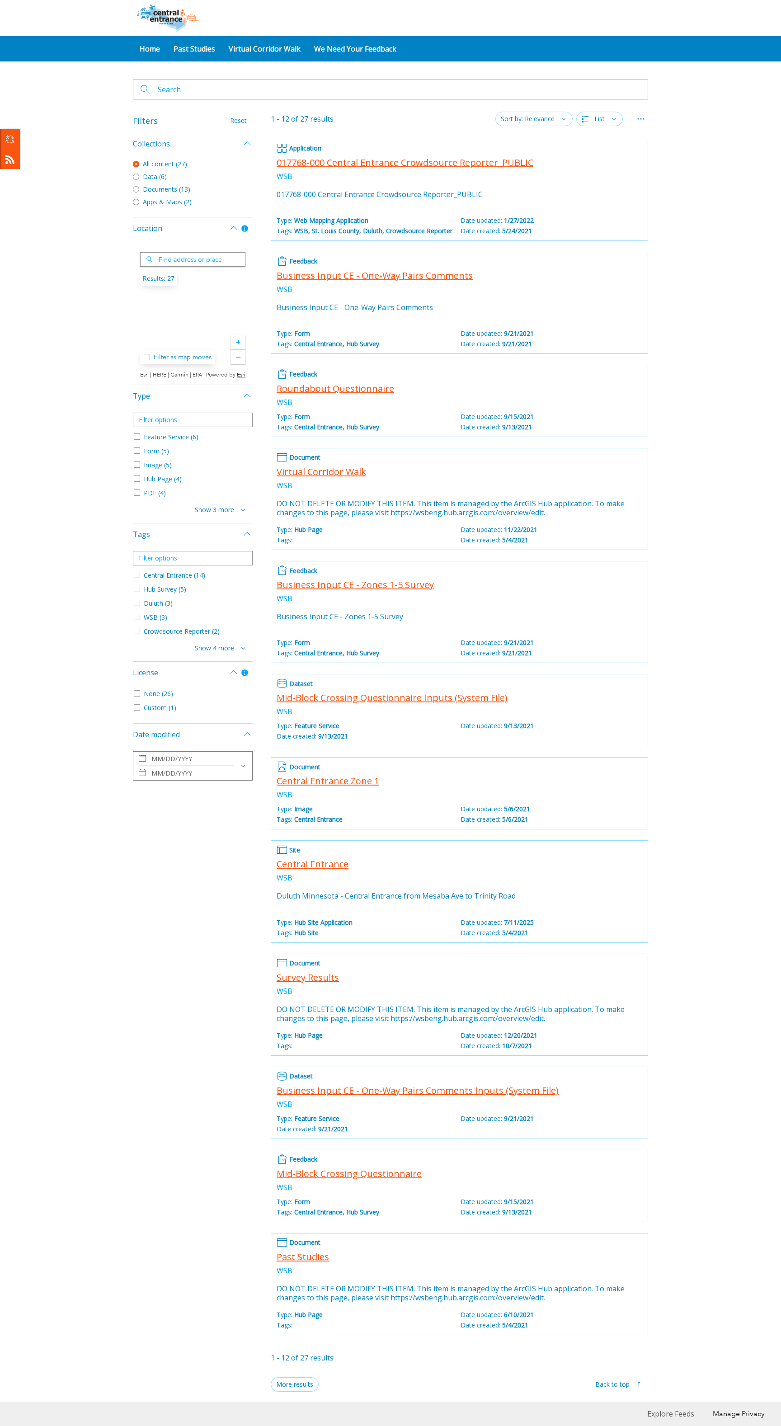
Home (150, 49)
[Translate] (10, 139)
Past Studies (194, 49)
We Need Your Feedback (355, 49)
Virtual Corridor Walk (265, 49)
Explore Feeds (10, 159)
